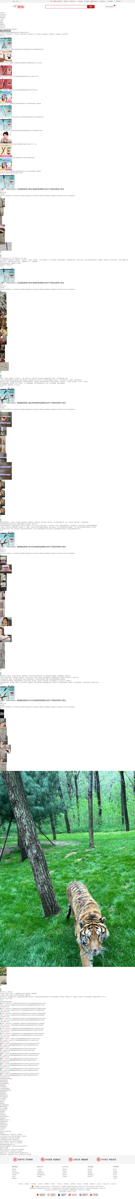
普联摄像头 (3, 17)
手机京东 (94, 1)
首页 (1, 29)
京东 (24, 7)
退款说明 (90, 1173)
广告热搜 (9, 1154)
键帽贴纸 (2, 24)
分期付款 (64, 1173)
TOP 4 (1, 684)
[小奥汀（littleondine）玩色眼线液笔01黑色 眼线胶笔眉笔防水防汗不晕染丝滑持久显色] (6, 123)
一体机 (1, 19)
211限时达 (39, 1171)
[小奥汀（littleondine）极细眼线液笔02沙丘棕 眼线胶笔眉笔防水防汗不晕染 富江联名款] (22, 1033)
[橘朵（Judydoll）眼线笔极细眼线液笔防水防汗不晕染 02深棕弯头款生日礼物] (19, 1073)
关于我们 (20, 1184)
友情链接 (66, 1184)
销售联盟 (73, 1184)
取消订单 (90, 1176)
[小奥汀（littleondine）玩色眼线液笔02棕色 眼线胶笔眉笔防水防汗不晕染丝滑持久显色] (7, 274)
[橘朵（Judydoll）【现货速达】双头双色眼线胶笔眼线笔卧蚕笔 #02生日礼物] (6, 83)
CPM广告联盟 (27, 1154)
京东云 (74, 1191)
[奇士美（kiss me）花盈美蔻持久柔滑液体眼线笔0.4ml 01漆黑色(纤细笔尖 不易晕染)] (6, 96)
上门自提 (39, 1169)
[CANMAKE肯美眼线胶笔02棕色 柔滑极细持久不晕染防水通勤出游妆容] (6, 150)
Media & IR (114, 1184)
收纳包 (1, 21)
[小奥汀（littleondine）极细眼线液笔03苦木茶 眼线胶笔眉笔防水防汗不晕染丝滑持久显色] (7, 538)
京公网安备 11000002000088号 (41, 1186)
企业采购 (86, 1)
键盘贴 (1, 22)
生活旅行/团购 (15, 1173)
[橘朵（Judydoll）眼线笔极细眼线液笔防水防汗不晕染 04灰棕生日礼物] (18, 1048)
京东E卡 (115, 1174)
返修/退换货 (90, 1174)
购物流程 (14, 1169)
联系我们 (27, 1184)
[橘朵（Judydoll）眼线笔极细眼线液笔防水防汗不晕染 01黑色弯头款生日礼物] (19, 1068)
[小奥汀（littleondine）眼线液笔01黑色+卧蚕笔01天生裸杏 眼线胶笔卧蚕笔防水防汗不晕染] (23, 1018)
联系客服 (14, 1178)
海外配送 (39, 1176)
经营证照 (88, 1190)
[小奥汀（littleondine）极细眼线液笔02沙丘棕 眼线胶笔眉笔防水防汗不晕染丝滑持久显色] (7, 692)
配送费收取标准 (41, 1174)
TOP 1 (1, 266)
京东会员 (80, 1)
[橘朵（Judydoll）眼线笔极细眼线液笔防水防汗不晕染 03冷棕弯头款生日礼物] (19, 1063)
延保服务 (115, 1173)
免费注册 (59, 1)
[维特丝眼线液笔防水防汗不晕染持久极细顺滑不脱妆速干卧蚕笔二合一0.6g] (6, 137)
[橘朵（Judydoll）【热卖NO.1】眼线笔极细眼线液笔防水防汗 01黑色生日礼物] (6, 69)
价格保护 (90, 1171)
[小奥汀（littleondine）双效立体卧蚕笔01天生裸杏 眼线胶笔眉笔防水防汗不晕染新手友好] (6, 110)
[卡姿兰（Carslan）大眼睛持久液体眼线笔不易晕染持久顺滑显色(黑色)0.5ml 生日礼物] (6, 56)
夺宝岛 (114, 1169)
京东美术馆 (3, 26)
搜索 (90, 6)
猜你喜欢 (2, 35)
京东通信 (115, 1176)
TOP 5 (1, 1000)
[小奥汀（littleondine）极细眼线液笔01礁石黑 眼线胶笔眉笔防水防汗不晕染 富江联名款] (22, 1028)
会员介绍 (14, 1171)
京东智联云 (21, 1154)
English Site (106, 1184)
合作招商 (40, 1184)
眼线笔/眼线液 (6, 29)
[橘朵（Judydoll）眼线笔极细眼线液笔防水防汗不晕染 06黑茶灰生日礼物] (18, 1058)
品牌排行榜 (3, 16)
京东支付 (69, 1191)
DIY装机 (115, 1171)
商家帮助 (46, 1184)
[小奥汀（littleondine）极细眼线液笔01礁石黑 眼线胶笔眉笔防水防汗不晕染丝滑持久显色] (7, 394)
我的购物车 (111, 6)
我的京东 (72, 1)
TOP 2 (1, 386)
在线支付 (64, 1171)
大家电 (13, 1176)
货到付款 (64, 1169)
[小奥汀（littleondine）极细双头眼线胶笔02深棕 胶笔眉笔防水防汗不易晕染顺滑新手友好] (6, 42)
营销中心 (53, 1184)
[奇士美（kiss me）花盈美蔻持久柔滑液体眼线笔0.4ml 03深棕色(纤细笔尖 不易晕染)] (6, 164)
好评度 (4, 192)
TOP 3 (1, 530)
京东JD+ (115, 1178)
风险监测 (86, 1184)
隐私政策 (92, 1184)
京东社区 (79, 1184)
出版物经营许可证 (56, 1188)
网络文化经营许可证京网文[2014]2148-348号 (73, 1188)
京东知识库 (3, 14)
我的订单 (66, 1)
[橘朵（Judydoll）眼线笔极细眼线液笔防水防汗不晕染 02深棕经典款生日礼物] (19, 1043)
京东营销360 (3, 1154)
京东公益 (99, 1184)
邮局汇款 (64, 1174)
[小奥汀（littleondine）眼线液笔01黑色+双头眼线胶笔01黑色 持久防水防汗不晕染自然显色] (23, 1013)
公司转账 (64, 1176)
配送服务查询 (40, 1173)
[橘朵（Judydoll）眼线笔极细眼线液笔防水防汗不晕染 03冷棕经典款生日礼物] (19, 1053)
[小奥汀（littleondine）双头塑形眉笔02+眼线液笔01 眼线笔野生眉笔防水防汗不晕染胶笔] (22, 1023)
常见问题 (14, 1174)
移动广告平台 (14, 1154)
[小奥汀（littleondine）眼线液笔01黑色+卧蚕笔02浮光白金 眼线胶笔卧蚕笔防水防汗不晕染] (23, 1003)
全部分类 (2, 12)
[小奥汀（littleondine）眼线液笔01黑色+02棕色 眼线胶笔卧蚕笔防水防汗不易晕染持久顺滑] (23, 1008)
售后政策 (90, 1169)
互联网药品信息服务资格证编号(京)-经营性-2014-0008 (74, 1186)
